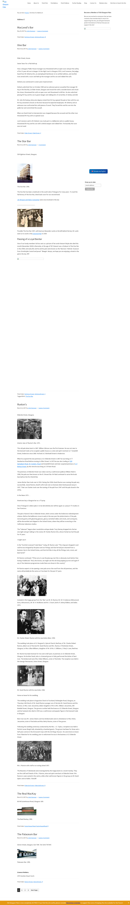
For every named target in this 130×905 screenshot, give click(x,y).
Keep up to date (90, 182)
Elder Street (28, 133)
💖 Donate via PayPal (98, 171)
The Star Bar (24, 141)
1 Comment (42, 145)
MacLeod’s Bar (25, 27)
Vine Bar (21, 45)
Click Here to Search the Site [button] (118, 3)
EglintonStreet (39, 37)
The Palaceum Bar (27, 834)
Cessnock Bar (37, 234)
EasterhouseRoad (41, 826)
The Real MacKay (26, 793)
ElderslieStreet (39, 785)
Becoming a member (73, 903)
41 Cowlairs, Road (35, 464)
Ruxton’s (22, 404)
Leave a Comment (42, 31)
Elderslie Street (29, 785)
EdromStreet (37, 882)
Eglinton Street (29, 37)
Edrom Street (29, 882)
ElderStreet (36, 133)
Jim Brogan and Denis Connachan (28, 200)
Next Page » (34, 890)
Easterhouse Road (30, 826)
